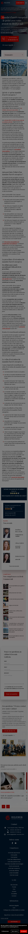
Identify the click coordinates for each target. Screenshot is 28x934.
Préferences (5, 931)
